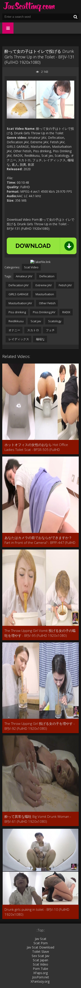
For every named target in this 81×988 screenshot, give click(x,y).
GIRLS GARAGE (18, 294)
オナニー (14, 330)
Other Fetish (47, 303)
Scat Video (31, 267)
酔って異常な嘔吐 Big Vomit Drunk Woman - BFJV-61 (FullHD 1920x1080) (37, 819)
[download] (41, 246)
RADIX (66, 312)
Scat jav (35, 321)
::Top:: (40, 930)
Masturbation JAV (20, 303)
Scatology (54, 321)
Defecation (46, 276)
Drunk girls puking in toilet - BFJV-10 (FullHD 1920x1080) (36, 912)
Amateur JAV (24, 276)
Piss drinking (17, 312)
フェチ (50, 330)
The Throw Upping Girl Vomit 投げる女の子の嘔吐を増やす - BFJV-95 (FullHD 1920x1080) (40, 633)
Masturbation (44, 294)
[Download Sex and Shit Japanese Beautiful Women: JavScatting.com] (29, 6)
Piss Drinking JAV (43, 312)
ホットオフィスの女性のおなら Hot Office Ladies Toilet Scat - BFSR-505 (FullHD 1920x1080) (36, 447)
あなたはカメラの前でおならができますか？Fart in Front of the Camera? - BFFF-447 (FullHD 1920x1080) (39, 540)
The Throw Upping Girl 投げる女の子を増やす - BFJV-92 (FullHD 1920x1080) (39, 726)
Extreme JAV (43, 285)
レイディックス (18, 339)
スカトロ (33, 330)
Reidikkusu (16, 321)
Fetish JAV (65, 285)
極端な (40, 339)
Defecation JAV (18, 285)
